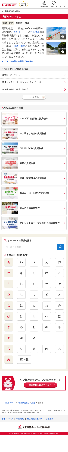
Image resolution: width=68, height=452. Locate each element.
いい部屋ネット (8, 403)
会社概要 (49, 419)
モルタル (35, 32)
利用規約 (20, 419)
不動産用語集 (23, 403)
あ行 (33, 403)
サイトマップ (7, 419)
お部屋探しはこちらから (40, 385)
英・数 (24, 359)
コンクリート (20, 32)
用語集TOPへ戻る (12, 11)
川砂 (15, 46)
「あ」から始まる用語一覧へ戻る (19, 61)
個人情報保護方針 (34, 419)
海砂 (23, 46)
